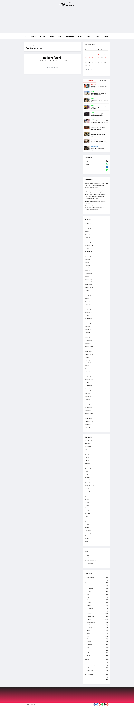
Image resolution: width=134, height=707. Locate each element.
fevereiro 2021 (88, 407)
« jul (86, 73)
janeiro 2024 (88, 309)
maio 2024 (87, 298)
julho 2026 (87, 226)
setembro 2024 (89, 287)
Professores (88, 167)
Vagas (88, 36)
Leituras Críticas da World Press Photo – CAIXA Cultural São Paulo (99, 142)
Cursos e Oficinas (95, 146)
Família (87, 488)
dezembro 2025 (89, 245)
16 (86, 60)
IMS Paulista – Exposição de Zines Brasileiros (99, 87)
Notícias (87, 164)
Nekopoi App (88, 194)
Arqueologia (88, 443)
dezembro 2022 (89, 346)
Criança (87, 460)
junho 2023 (88, 329)
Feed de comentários (90, 560)
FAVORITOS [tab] (90, 80)
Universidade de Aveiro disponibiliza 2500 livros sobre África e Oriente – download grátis (96, 185)
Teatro (86, 535)
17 (89, 60)
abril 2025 (87, 268)
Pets (86, 519)
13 (98, 57)
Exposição (93, 84)
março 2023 (88, 337)
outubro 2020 (88, 418)
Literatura (87, 494)
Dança (86, 471)
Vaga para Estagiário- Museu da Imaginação (98, 107)
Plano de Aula (70, 36)
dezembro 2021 (89, 379)
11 (92, 57)
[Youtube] (100, 704)
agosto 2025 (88, 256)
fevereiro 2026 (88, 240)
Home (24, 36)
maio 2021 (87, 399)
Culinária (87, 463)
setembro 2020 (89, 421)
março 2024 (88, 304)
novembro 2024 (89, 282)
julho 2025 (87, 259)
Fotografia (87, 491)
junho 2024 (88, 295)
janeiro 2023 (88, 343)
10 (89, 57)
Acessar (87, 555)
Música (87, 502)
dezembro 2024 (89, 279)
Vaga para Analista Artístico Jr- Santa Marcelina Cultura (98, 94)
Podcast (87, 524)
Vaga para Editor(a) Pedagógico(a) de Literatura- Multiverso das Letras (99, 121)
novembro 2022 (89, 349)
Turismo (42, 36)
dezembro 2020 (89, 413)
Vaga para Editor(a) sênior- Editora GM (99, 100)
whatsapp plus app (90, 201)
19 (95, 60)
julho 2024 (87, 293)
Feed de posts (88, 558)
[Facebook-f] (95, 704)
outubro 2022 (88, 351)
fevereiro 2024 (88, 307)
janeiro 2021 (88, 410)
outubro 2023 (88, 318)
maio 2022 (87, 365)
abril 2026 (87, 234)
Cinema (87, 457)
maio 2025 (87, 265)
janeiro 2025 (88, 276)
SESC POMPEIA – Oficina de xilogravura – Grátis (97, 149)
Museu (87, 499)
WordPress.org (89, 563)
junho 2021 (88, 396)
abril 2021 (87, 402)
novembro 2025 (89, 248)
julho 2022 (87, 360)
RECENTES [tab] (104, 80)
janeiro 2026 (88, 242)
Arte (86, 449)
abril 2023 (87, 335)
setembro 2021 (89, 388)
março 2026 (88, 237)
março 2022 (88, 371)
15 (105, 57)
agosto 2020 (88, 424)
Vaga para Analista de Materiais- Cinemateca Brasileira (99, 128)
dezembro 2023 (89, 312)
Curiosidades (94, 139)
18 (92, 60)
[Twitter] (97, 704)
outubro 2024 (88, 284)
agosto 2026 (88, 223)
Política (87, 527)
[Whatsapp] (102, 704)
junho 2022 (88, 363)
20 (98, 60)
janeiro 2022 (88, 376)
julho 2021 (87, 393)
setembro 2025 (89, 254)
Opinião (87, 508)
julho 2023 (87, 326)
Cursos (51, 36)
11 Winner (87, 205)
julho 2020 (87, 427)
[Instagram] (105, 704)
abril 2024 (87, 301)
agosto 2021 (88, 390)
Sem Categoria (89, 533)
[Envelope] (107, 704)
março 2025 (88, 270)
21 (102, 60)
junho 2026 (88, 228)
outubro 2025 (88, 251)
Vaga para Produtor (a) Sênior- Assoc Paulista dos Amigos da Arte (100, 114)
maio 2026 (87, 231)
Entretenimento (89, 480)
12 (95, 57)
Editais (80, 36)
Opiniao (97, 36)
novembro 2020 (89, 416)
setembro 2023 (89, 321)
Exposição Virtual (89, 485)
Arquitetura (88, 446)
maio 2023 (87, 332)
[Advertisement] (67, 20)
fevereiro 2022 (88, 374)
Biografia (87, 454)
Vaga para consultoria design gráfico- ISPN (98, 135)
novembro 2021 (89, 382)
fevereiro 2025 (88, 273)
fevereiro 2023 (88, 340)
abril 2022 (87, 368)
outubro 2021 (88, 385)
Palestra (87, 510)
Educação (87, 477)
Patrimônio (87, 513)
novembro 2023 (89, 315)
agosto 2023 (88, 323)
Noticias (33, 36)
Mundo (87, 496)
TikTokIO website (89, 183)
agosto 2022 (88, 357)
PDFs (59, 36)
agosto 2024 (88, 290)
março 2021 (88, 404)
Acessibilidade (88, 440)
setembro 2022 (89, 354)
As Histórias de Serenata (91, 452)
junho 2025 (88, 262)
